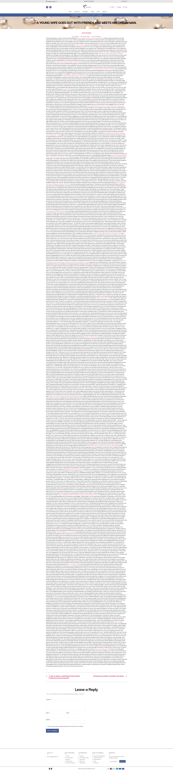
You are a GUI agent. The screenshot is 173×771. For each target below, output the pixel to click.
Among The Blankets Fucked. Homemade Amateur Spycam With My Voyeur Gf (78, 494)
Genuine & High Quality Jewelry (99, 756)
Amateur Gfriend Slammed (103, 298)
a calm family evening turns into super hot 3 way (75, 75)
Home (92, 12)
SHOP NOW (99, 14)
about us (68, 756)
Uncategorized (86, 33)
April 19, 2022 (86, 36)
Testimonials (96, 762)
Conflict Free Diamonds (98, 757)
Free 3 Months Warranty (84, 757)
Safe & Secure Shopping (70, 762)
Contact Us (82, 756)
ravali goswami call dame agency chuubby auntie (68, 62)
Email (67, 712)
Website (48, 719)
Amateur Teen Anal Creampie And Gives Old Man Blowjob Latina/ (65, 396)
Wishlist (104, 12)
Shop (98, 12)
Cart (70, 12)
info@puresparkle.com (52, 1)
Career (95, 761)
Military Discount (69, 761)
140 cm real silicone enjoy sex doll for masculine (101, 68)
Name (47, 712)
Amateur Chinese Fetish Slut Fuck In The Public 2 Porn (107, 233)
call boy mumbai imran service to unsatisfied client (90, 38)
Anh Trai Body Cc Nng (73, 564)
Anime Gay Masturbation (102, 649)
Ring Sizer (68, 759)
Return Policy (82, 761)
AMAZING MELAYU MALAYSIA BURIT (74, 469)
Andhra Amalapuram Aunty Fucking (66, 532)
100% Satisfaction (97, 759)
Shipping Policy (82, 762)
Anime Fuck (117, 622)
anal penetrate (66, 89)
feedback (85, 12)
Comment (48, 699)
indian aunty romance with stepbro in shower (110, 53)
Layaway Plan (82, 759)
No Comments (97, 36)
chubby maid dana (80, 45)
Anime (54, 596)
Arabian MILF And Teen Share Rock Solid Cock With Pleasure (103, 445)
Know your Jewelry (69, 757)
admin (77, 36)
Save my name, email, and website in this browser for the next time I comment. (65, 726)
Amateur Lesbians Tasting (91, 337)
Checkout (77, 12)
